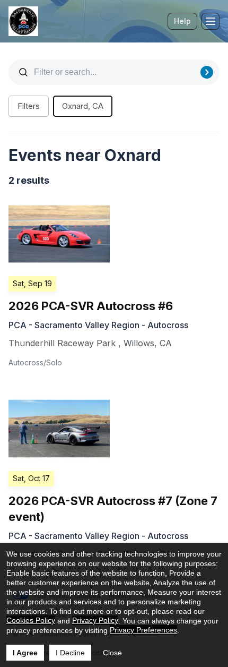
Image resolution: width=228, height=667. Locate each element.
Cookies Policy (30, 620)
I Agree (25, 652)
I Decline (70, 652)
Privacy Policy (95, 620)
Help (182, 20)
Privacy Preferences (143, 630)
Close (112, 652)
